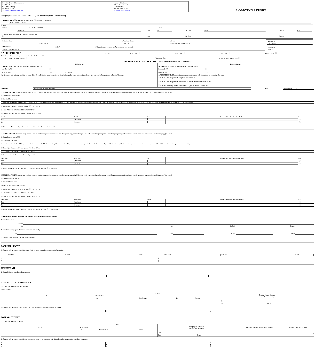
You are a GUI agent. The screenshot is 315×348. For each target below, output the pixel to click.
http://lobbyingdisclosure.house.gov (12, 10)
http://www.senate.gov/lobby (122, 10)
